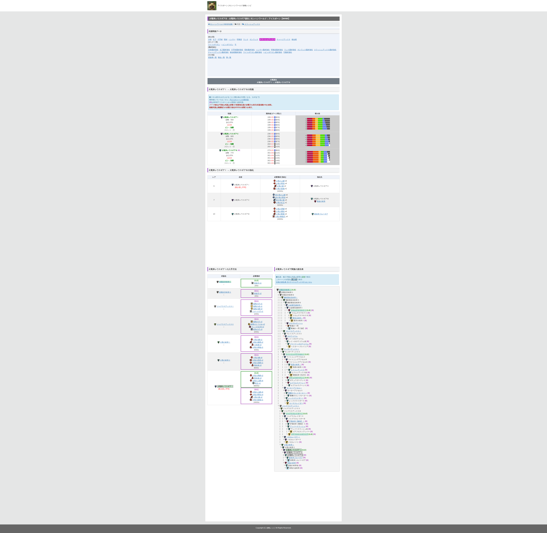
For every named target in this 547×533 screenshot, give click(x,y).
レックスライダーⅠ (296, 398)
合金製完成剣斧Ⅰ (295, 305)
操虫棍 (294, 39)
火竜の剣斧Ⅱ (225, 360)
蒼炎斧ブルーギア (321, 214)
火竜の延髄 (280, 189)
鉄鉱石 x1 (258, 283)
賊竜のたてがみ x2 (258, 324)
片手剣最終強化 (237, 50)
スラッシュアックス (252, 24)
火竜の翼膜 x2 (257, 342)
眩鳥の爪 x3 (257, 329)
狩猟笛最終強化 (277, 50)
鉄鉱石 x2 (258, 293)
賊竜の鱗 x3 (257, 309)
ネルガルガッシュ (296, 323)
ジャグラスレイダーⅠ (294, 414)
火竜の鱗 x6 (257, 358)
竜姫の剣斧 (321, 201)
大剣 (210, 39)
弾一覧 (228, 57)
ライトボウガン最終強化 (252, 52)
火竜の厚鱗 (280, 209)
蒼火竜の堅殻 (280, 197)
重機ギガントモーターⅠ (297, 393)
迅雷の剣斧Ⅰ (296, 365)
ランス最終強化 (290, 50)
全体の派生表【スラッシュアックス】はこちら (294, 282)
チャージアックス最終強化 (218, 52)
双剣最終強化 (249, 50)
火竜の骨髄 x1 (257, 347)
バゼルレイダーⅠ (293, 437)
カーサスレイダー (296, 403)
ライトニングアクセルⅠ (295, 354)
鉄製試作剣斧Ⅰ (225, 282)
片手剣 (220, 39)
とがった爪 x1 (257, 311)
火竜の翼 (280, 186)
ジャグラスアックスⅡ (225, 324)
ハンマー (232, 39)
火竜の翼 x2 (257, 397)
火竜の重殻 (280, 211)
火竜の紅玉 (280, 203)
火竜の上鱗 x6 (257, 381)
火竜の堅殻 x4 (257, 395)
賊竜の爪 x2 (257, 322)
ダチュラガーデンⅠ (296, 378)
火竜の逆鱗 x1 (257, 363)
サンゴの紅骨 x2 (258, 327)
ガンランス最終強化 (305, 50)
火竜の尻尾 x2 (257, 360)
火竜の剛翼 (280, 214)
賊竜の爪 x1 (257, 304)
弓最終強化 (287, 52)
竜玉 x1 (258, 383)
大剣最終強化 (213, 50)
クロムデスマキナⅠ (298, 310)
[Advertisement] (273, 69)
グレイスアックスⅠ (293, 331)
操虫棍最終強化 (236, 52)
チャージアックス (283, 39)
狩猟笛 (239, 39)
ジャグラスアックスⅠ (225, 306)
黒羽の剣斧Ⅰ (297, 318)
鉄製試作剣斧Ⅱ (225, 292)
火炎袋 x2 (258, 345)
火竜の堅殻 (280, 184)
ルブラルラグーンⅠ (297, 383)
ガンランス (254, 39)
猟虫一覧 (221, 57)
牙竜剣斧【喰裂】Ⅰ (296, 421)
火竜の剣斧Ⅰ (225, 342)
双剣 (225, 39)
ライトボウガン (214, 45)
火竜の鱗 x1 (257, 340)
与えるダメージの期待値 (239, 100)
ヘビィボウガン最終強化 (272, 52)
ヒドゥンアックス (297, 370)
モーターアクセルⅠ (294, 388)
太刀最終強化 (225, 50)
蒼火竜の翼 (280, 200)
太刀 (214, 39)
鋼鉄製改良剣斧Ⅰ (291, 297)
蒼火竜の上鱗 (280, 195)
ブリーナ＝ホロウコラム (299, 344)
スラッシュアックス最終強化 (325, 50)
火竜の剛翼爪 (280, 217)
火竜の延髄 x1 (257, 400)
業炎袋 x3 (258, 378)
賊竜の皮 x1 (257, 306)
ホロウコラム (292, 336)
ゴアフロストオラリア (299, 434)
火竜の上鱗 (280, 181)
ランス (245, 39)
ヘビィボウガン (227, 45)
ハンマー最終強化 (263, 50)
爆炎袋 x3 (258, 365)
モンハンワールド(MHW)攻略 (221, 24)
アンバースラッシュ (297, 426)
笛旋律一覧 (212, 57)
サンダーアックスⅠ (291, 349)
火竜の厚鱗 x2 (257, 376)
